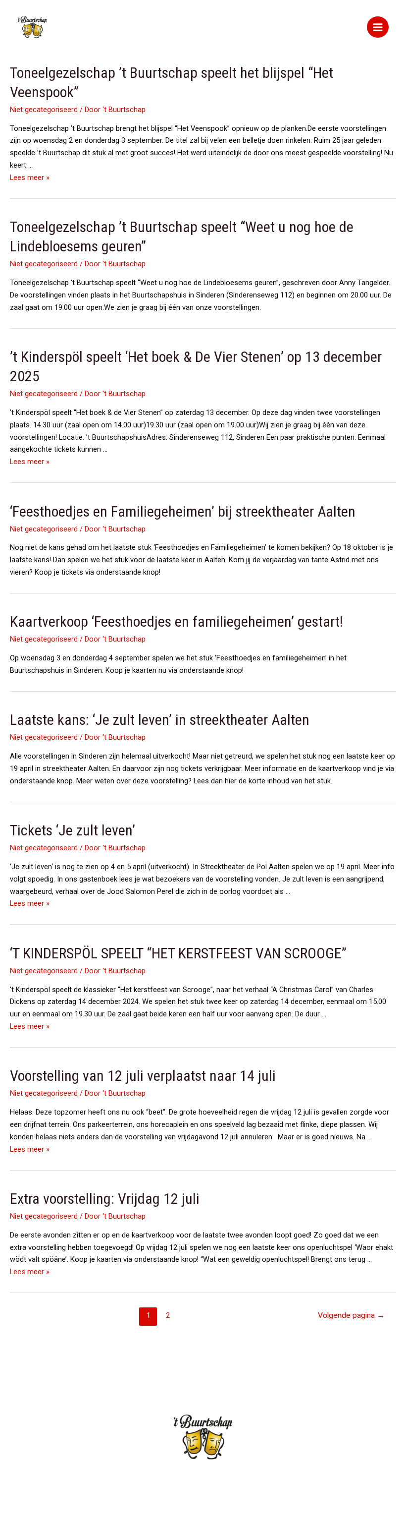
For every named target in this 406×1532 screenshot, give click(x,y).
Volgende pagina (351, 1315)
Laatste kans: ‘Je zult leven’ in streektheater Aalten (159, 719)
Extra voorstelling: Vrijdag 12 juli (105, 1198)
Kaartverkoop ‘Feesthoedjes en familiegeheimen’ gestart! (176, 621)
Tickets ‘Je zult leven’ (72, 830)
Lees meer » (30, 177)
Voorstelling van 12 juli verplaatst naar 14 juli (143, 1075)
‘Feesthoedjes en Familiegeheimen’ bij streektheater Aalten (182, 511)
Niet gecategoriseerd (44, 109)
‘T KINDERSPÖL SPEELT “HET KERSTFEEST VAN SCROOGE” (178, 953)
